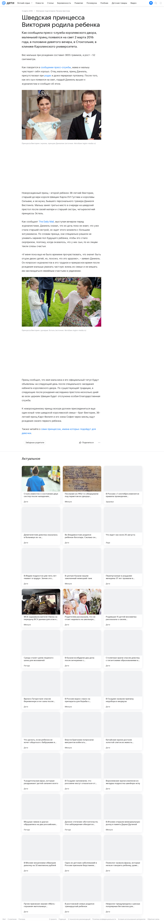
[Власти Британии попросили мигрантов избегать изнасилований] (82, 731)
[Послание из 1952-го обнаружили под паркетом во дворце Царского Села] (82, 485)
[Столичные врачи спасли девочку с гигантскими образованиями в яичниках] (123, 649)
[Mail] (4, 3)
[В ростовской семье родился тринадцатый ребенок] (82, 895)
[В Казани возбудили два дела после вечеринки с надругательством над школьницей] (82, 649)
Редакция (62, 919)
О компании (12, 919)
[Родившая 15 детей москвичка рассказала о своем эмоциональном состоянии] (123, 608)
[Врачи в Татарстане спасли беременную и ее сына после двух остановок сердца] (41, 690)
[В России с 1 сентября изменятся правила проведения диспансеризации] (123, 485)
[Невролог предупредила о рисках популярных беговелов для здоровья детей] (123, 895)
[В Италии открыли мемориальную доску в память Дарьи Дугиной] (123, 813)
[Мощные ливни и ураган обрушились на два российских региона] (41, 813)
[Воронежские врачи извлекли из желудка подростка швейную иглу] (123, 772)
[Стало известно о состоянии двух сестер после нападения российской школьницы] (41, 485)
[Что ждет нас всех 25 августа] (123, 526)
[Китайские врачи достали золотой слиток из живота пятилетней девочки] (123, 731)
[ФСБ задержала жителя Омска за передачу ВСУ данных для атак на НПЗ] (41, 608)
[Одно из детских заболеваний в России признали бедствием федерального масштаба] (82, 854)
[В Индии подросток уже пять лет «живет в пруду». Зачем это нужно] (41, 567)
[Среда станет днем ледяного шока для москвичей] (41, 649)
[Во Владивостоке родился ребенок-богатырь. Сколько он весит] (82, 526)
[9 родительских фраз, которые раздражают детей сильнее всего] (41, 772)
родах (47, 75)
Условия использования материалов (131, 919)
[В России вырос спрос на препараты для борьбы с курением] (82, 690)
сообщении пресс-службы (56, 67)
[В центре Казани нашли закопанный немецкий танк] (82, 567)
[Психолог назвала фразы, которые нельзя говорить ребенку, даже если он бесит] (123, 854)
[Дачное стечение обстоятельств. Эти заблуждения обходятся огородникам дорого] (82, 813)
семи (44, 429)
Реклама (22, 919)
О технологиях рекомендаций (79, 919)
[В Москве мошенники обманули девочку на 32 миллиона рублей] (41, 854)
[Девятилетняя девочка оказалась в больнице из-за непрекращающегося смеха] (41, 526)
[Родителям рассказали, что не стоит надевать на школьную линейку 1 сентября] (82, 608)
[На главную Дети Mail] (10, 3)
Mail (4, 919)
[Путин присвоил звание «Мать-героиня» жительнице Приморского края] (41, 895)
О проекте (53, 919)
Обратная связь (153, 919)
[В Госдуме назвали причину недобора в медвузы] (123, 690)
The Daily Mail (46, 221)
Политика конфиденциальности (104, 919)
